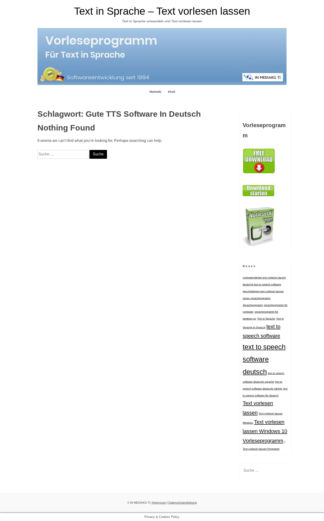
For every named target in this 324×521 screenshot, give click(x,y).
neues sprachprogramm (256, 298)
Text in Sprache (266, 318)
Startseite (155, 91)
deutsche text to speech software (262, 284)
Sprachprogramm (253, 305)
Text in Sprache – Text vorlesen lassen (162, 11)
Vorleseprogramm (263, 441)
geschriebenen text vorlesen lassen (263, 291)
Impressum (159, 502)
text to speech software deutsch (264, 359)
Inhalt (171, 91)
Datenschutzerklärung (182, 502)
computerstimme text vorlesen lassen (264, 277)
